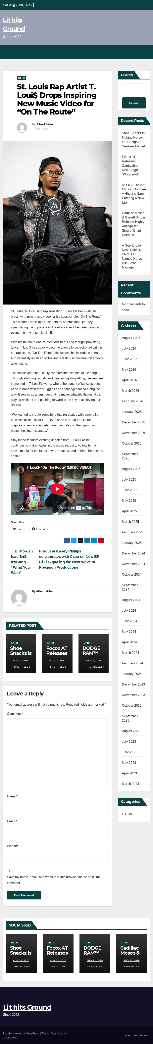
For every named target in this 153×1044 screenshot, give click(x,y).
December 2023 (133, 684)
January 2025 (132, 543)
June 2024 (129, 621)
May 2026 (129, 369)
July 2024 (129, 610)
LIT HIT (21, 78)
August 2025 (131, 469)
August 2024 (131, 600)
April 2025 (129, 511)
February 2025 (132, 532)
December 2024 (133, 553)
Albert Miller (44, 124)
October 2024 (131, 574)
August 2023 (131, 731)
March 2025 (130, 521)
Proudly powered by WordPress (21, 1033)
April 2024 (129, 642)
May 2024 (129, 631)
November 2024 (133, 564)
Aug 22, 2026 (21, 960)
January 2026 (132, 411)
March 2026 (130, 390)
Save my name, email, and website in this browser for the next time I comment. (54, 880)
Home (127, 1035)
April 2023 (129, 773)
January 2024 (132, 674)
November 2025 (133, 433)
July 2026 (129, 348)
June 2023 (129, 752)
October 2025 (131, 443)
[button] (137, 51)
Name (12, 796)
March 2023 (130, 783)
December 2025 (133, 422)
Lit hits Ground (27, 1007)
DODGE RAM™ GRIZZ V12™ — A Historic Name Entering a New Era (134, 193)
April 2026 (129, 380)
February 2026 (132, 401)
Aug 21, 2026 (95, 960)
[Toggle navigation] (146, 52)
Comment (15, 713)
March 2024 (130, 652)
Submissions (140, 1035)
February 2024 (132, 663)
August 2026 (131, 338)
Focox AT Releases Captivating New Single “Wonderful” (130, 165)
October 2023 (131, 705)
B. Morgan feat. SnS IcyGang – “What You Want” (22, 562)
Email (12, 821)
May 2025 (129, 500)
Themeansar (10, 1037)
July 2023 (129, 741)
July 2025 (129, 479)
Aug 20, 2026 (132, 960)
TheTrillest (22, 666)
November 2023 (133, 695)
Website (13, 846)
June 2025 (129, 490)
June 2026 (129, 359)
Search (127, 75)
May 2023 (129, 762)
